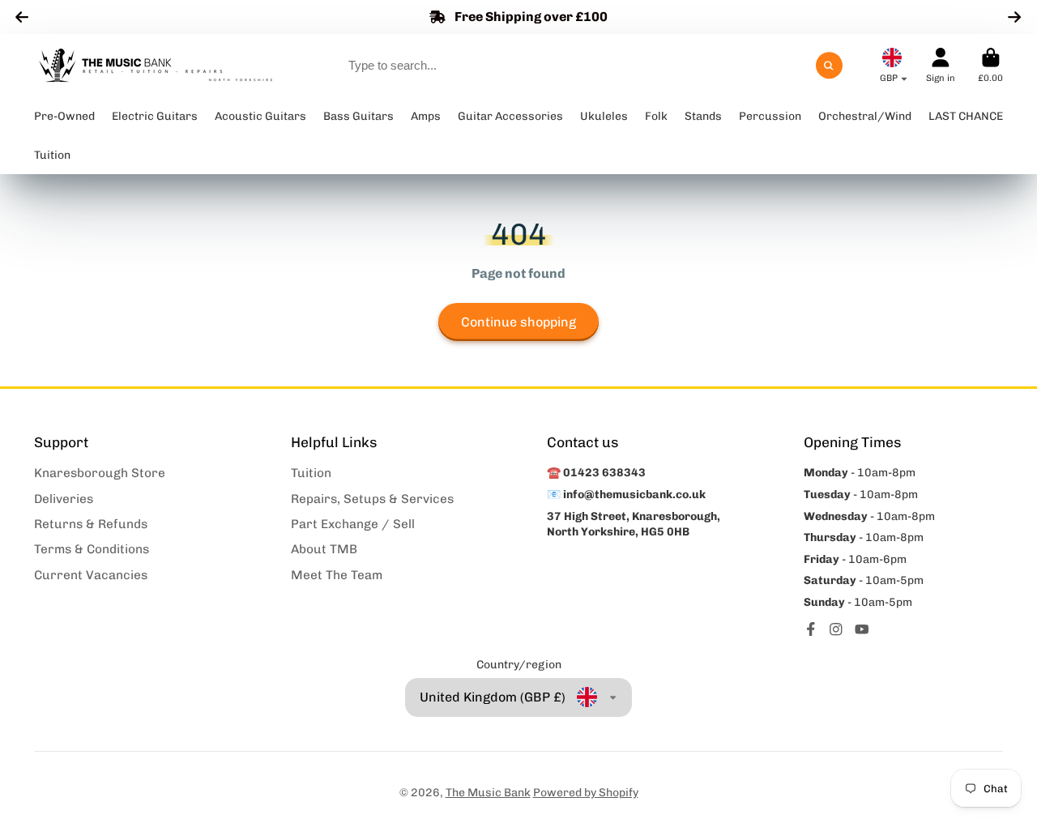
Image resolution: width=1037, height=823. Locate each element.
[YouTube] (862, 629)
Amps (426, 116)
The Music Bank (488, 793)
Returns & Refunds (90, 524)
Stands (703, 116)
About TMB (324, 549)
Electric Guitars (155, 116)
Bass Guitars (358, 116)
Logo (155, 65)
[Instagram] (836, 629)
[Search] (829, 65)
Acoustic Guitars (260, 116)
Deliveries (63, 499)
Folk (656, 116)
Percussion (770, 116)
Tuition (311, 473)
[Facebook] (811, 629)
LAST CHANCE (965, 116)
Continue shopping (518, 322)
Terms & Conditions (91, 549)
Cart (990, 65)
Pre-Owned (64, 116)
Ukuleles (604, 116)
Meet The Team (336, 575)
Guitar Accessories (510, 116)
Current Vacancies (90, 575)
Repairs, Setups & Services (372, 499)
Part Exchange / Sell (353, 524)
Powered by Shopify (585, 793)
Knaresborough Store (99, 473)
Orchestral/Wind (864, 116)
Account (940, 65)
